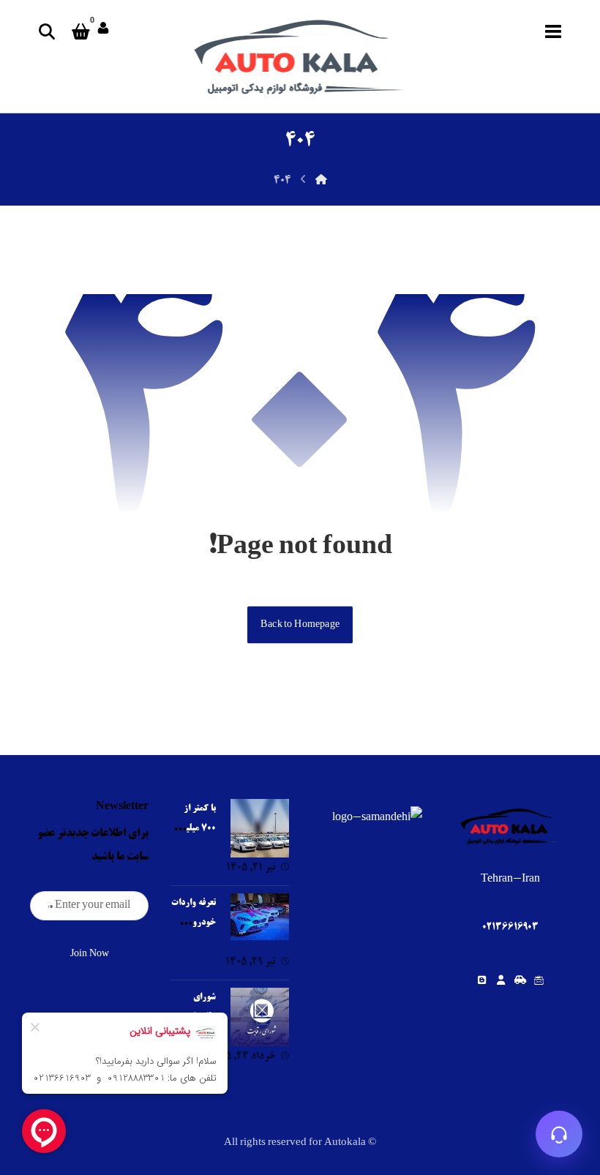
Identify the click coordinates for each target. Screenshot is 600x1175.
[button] (553, 31)
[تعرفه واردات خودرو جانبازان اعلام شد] (259, 922)
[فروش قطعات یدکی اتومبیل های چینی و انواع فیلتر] (300, 56)
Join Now (89, 954)
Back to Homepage (300, 624)
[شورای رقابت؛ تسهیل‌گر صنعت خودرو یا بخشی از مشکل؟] (259, 1017)
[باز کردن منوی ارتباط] (559, 1134)
